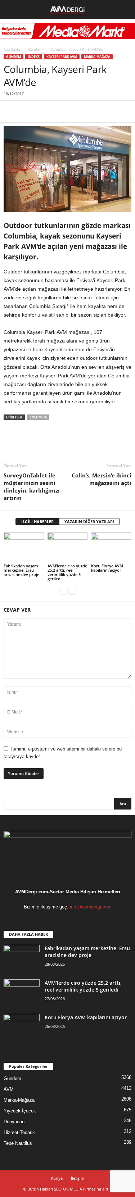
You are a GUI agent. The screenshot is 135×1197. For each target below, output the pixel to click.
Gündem (35, 49)
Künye (57, 1178)
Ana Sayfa (12, 49)
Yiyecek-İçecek (20, 1111)
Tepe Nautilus (18, 1143)
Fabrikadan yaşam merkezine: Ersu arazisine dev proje (21, 570)
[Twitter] (27, 111)
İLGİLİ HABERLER (37, 521)
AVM (9, 1089)
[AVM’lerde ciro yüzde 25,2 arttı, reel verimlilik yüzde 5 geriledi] (68, 547)
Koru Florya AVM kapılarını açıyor (107, 568)
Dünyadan (14, 1121)
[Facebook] (11, 111)
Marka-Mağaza (97, 56)
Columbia (38, 417)
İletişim (77, 1178)
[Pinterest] (44, 111)
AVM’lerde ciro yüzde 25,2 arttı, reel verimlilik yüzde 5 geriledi (67, 572)
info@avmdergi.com (91, 907)
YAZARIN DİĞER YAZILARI (89, 521)
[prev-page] (63, 591)
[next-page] (72, 591)
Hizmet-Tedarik (19, 1132)
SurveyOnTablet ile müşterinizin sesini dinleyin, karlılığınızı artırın (32, 487)
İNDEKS (34, 56)
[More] (77, 111)
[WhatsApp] (60, 111)
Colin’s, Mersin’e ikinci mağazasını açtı (101, 479)
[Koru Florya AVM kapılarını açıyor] (111, 547)
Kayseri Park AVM (61, 56)
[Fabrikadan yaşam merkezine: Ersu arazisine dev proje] (24, 547)
